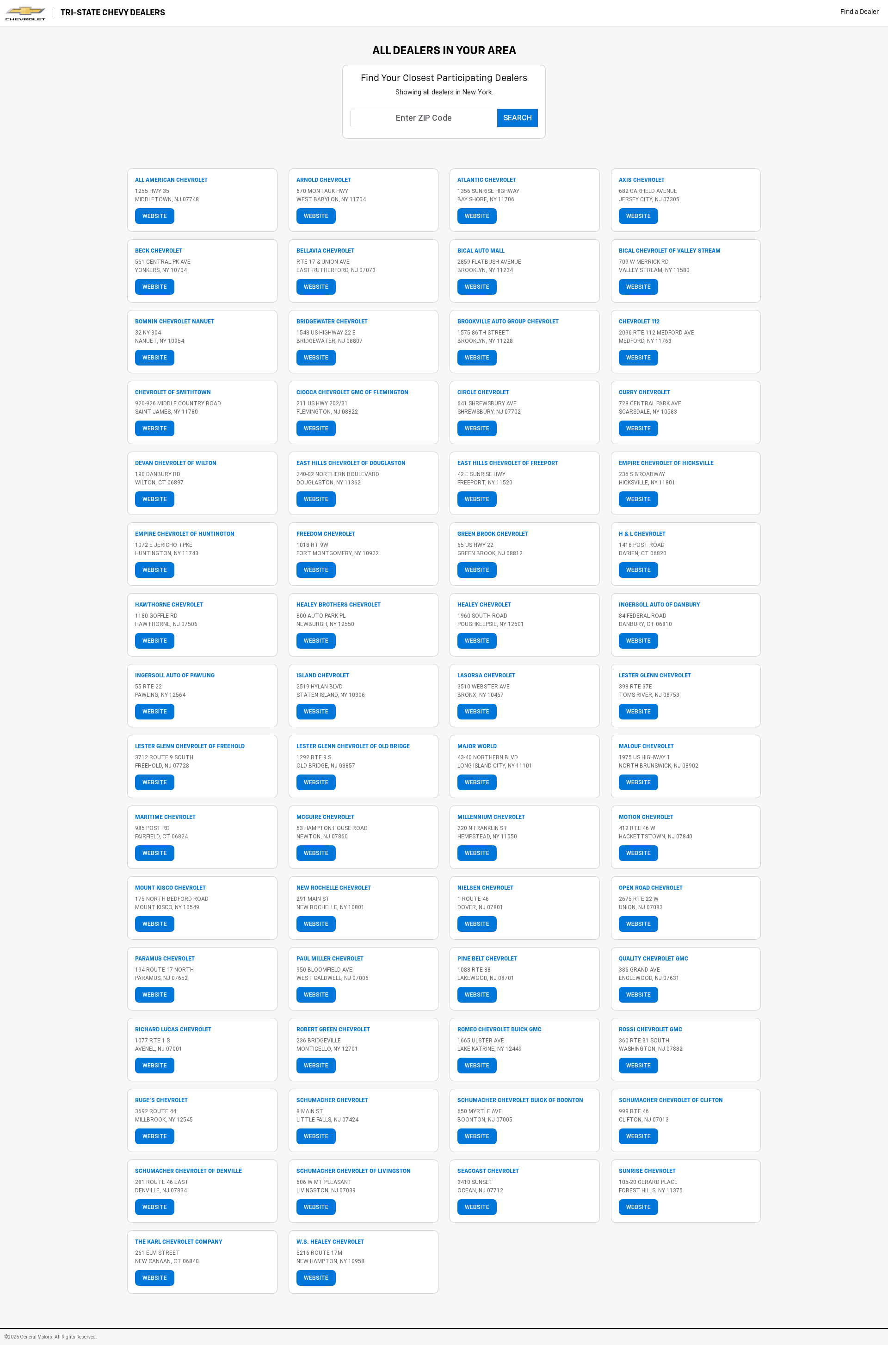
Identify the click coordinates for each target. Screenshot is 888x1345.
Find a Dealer (859, 12)
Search (517, 117)
